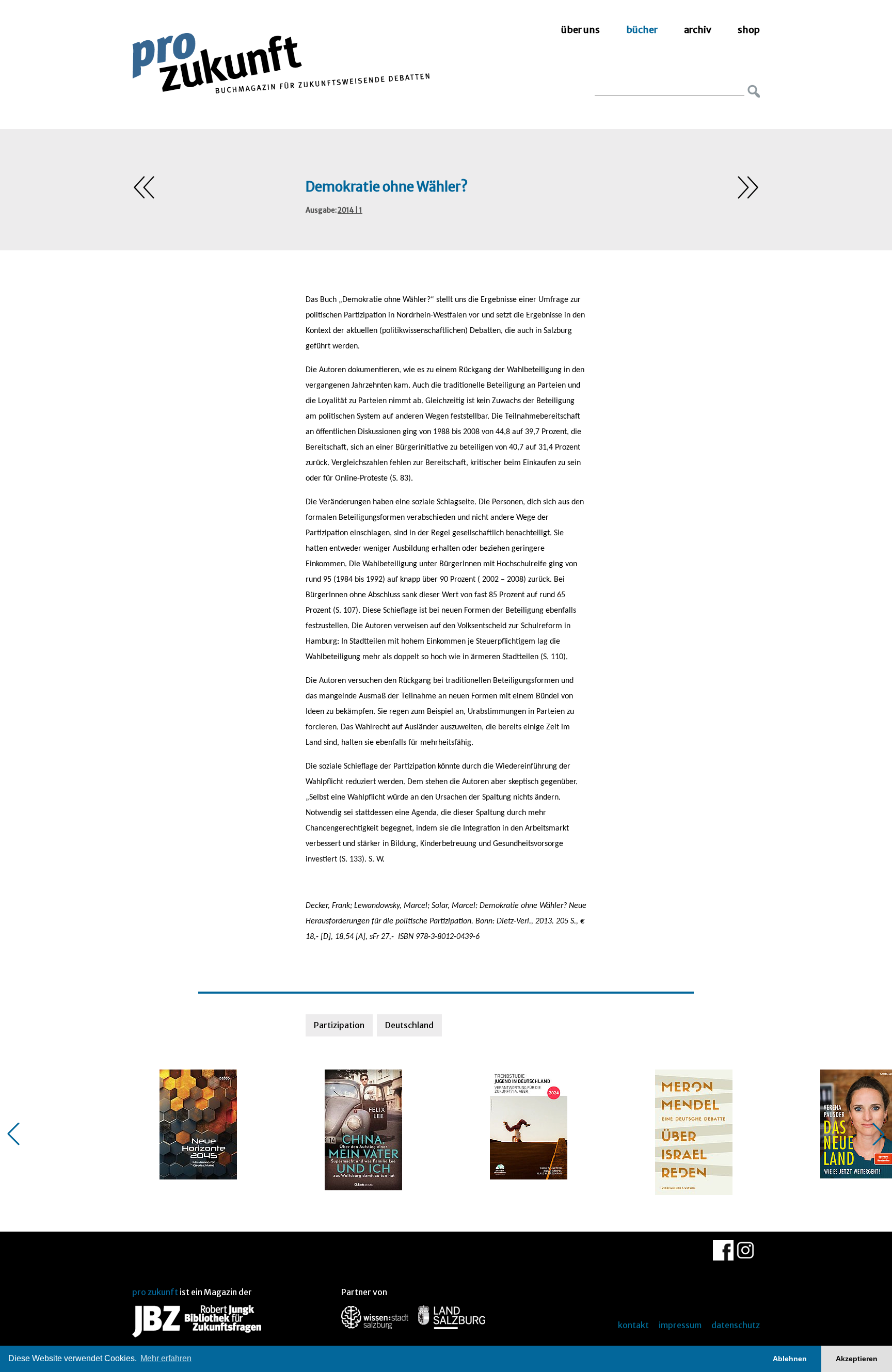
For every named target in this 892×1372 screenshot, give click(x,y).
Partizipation (339, 1025)
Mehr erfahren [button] (166, 1358)
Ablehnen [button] (790, 1358)
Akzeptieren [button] (857, 1358)
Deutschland (409, 1025)
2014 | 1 (350, 210)
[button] (13, 1134)
